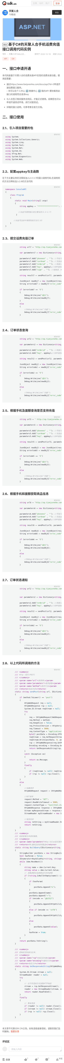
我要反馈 (15, 1031)
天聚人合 (13, 10)
